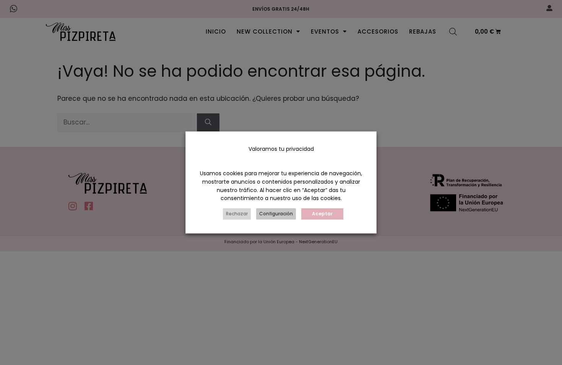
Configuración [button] (276, 214)
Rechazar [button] (237, 214)
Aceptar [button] (322, 214)
